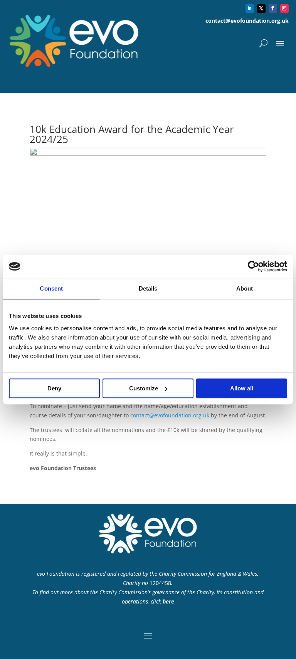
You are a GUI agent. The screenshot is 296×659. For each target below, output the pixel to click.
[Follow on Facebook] (273, 8)
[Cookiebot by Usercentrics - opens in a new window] (253, 266)
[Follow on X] (261, 8)
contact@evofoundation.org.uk (169, 415)
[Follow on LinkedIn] (250, 8)
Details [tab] (148, 288)
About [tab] (244, 288)
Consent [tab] (51, 288)
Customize (143, 388)
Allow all (241, 388)
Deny (54, 388)
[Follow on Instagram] (284, 8)
